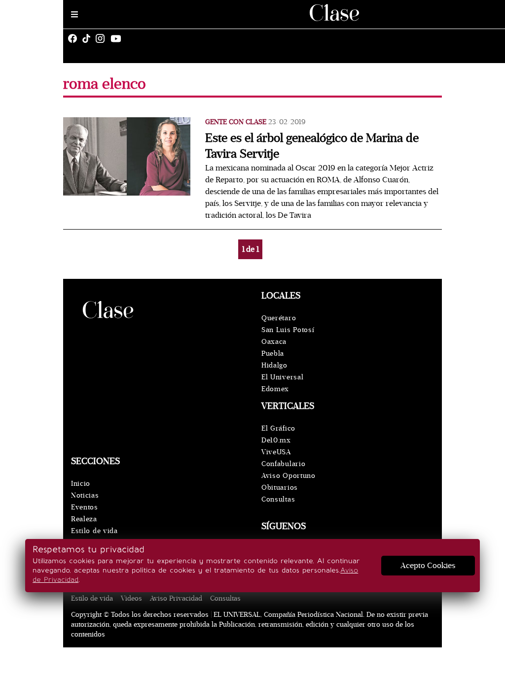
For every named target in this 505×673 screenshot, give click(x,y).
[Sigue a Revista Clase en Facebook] (75, 38)
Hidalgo (274, 365)
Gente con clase (235, 122)
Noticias (85, 495)
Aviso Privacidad (176, 598)
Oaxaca (274, 341)
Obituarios (279, 487)
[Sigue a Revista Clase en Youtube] (118, 38)
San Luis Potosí (288, 330)
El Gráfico (278, 428)
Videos (131, 598)
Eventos (84, 507)
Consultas (278, 499)
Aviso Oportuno (288, 475)
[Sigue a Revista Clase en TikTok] (89, 38)
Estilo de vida (94, 531)
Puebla (272, 353)
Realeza (84, 519)
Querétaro (278, 318)
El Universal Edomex (282, 383)
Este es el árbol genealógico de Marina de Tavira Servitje (312, 146)
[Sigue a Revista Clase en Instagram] (102, 38)
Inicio (80, 483)
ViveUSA (276, 452)
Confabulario (283, 464)
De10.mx (276, 440)
